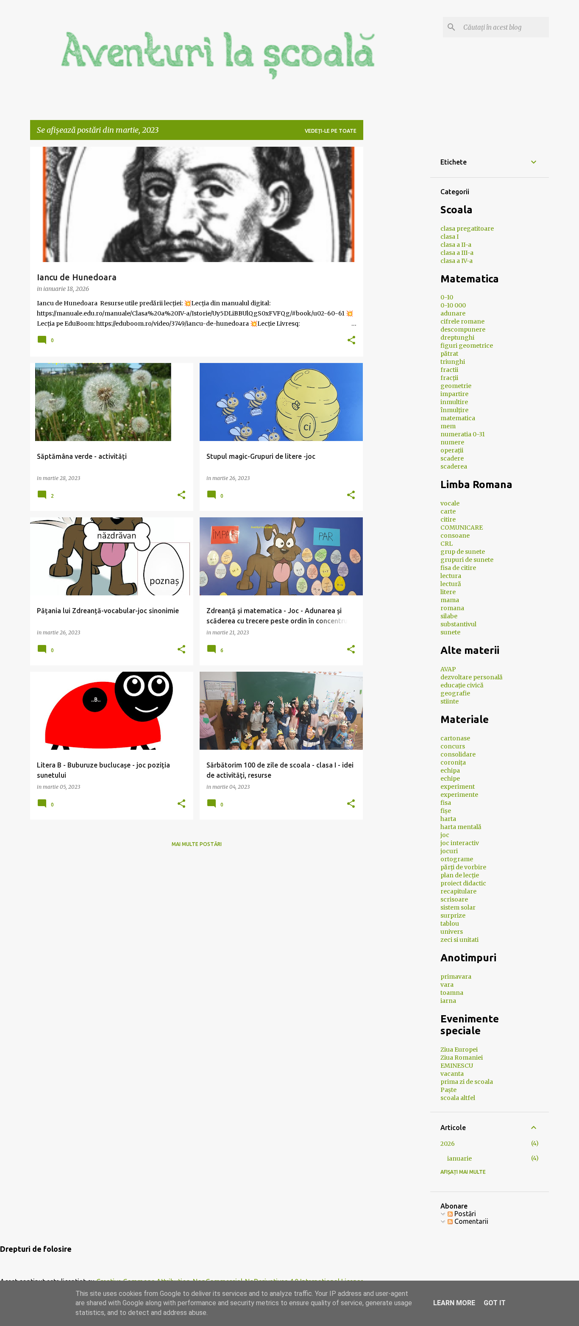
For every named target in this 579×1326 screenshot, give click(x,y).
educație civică (462, 685)
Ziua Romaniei (461, 1057)
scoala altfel (457, 1098)
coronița (453, 762)
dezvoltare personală (471, 677)
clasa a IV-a (456, 261)
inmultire (454, 402)
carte (448, 511)
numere (452, 442)
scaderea (453, 466)
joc (444, 835)
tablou (449, 923)
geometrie (455, 386)
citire (448, 519)
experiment (457, 786)
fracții (449, 378)
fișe (445, 811)
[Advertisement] (433, 200)
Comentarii (470, 1221)
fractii (449, 370)
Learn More (454, 1303)
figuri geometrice (466, 345)
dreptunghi (457, 337)
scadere (452, 458)
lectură (450, 584)
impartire (454, 394)
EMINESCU (456, 1065)
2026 (447, 1143)
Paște (448, 1090)
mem (448, 426)
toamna (451, 993)
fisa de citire (458, 568)
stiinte (449, 701)
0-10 (446, 297)
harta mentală (461, 827)
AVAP (448, 669)
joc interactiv (459, 843)
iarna (448, 1001)
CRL (446, 543)
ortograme (456, 859)
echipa (450, 770)
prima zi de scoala (466, 1082)
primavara (455, 976)
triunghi (452, 362)
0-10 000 (453, 305)
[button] (351, 341)
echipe (450, 778)
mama (449, 600)
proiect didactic (463, 883)
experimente (459, 794)
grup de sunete (462, 552)
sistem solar (458, 907)
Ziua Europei (459, 1049)
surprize (452, 915)
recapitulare (458, 891)
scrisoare (454, 899)
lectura (450, 576)
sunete (450, 632)
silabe (448, 616)
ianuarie (459, 1158)
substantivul (458, 624)
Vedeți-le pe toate (330, 131)
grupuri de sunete (466, 560)
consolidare (458, 754)
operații (451, 450)
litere (448, 592)
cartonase (455, 738)
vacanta (452, 1074)
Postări (464, 1213)
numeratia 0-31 (462, 434)
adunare (452, 313)
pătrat (449, 353)
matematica (457, 418)
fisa (445, 803)
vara (447, 984)
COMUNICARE (461, 527)
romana (452, 608)
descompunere (462, 329)
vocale (449, 503)
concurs (452, 746)
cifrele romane (462, 321)
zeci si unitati (459, 940)
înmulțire (454, 410)
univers (451, 931)
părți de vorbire (463, 867)
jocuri (449, 851)
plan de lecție (459, 875)
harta (448, 819)
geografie (455, 693)
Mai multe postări (197, 844)
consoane (455, 535)
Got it (495, 1303)
